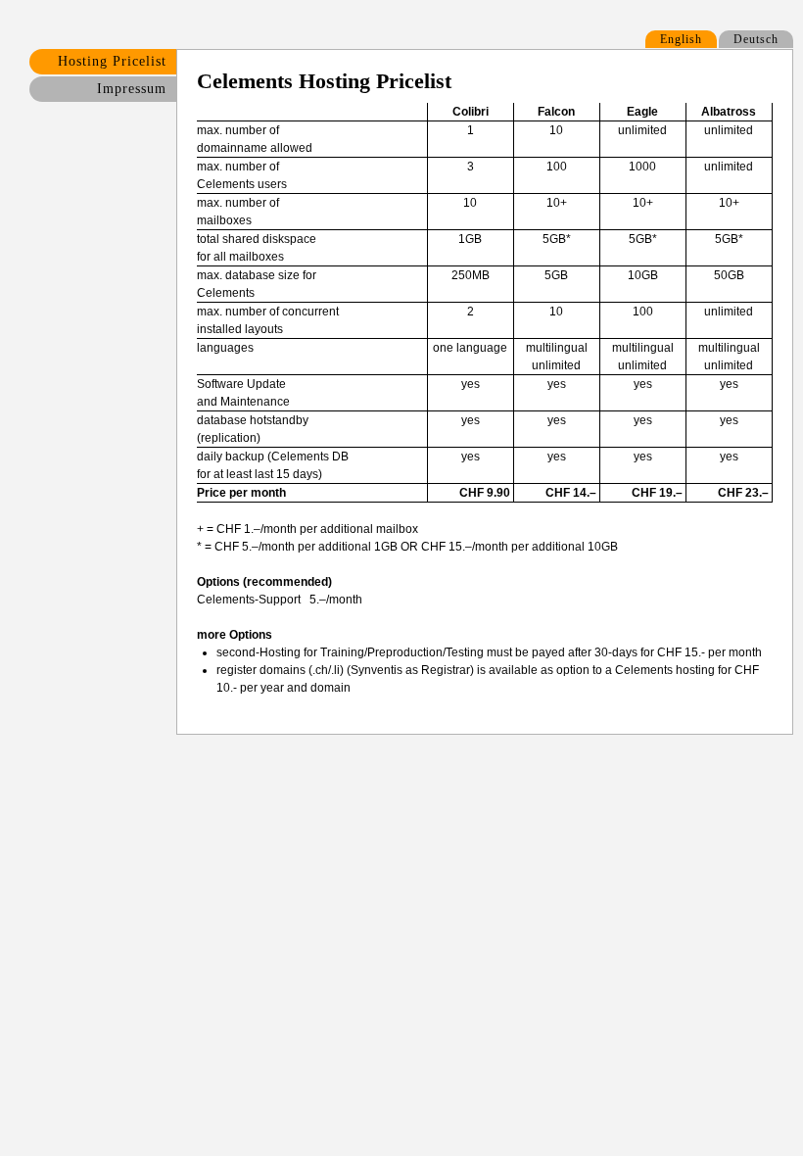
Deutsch (756, 39)
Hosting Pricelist (112, 61)
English (681, 39)
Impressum (131, 88)
